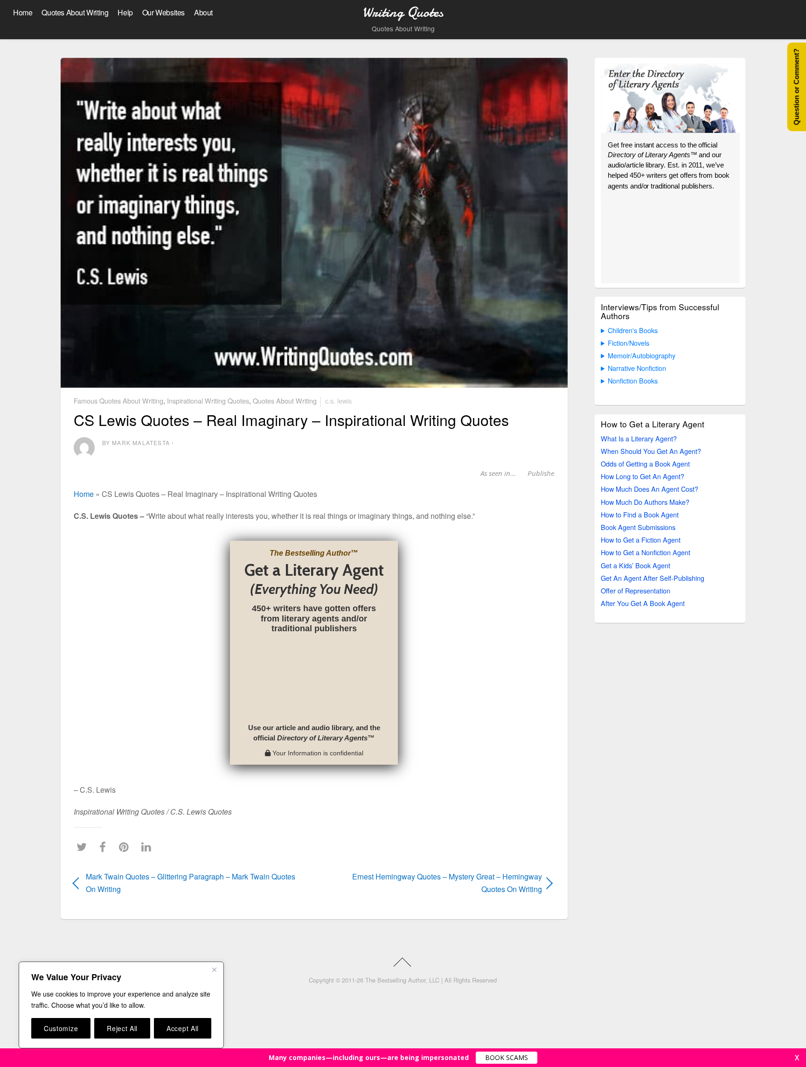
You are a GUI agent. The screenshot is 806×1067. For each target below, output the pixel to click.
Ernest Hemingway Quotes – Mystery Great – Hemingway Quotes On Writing (435, 882)
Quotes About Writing (75, 12)
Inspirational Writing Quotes (208, 400)
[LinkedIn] (148, 846)
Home (22, 12)
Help (125, 12)
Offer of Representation (635, 590)
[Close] (214, 969)
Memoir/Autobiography (641, 355)
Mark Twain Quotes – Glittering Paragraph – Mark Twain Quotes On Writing (190, 882)
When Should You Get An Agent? (651, 451)
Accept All (183, 1028)
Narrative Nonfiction (637, 368)
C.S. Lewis (338, 400)
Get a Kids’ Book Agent (635, 565)
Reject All (122, 1028)
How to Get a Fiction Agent (641, 539)
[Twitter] (83, 846)
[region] (121, 1005)
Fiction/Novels (628, 343)
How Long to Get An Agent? (642, 476)
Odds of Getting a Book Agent (645, 463)
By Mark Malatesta (136, 442)
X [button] (797, 1058)
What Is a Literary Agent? (639, 438)
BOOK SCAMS (506, 1057)
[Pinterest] (126, 846)
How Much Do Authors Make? (645, 502)
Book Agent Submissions (638, 527)
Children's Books (633, 330)
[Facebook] (105, 846)
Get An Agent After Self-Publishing (652, 578)
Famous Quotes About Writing (118, 400)
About (203, 12)
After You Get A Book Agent (643, 603)
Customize (61, 1028)
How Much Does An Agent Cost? (649, 489)
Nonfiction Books (633, 380)
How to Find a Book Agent (640, 514)
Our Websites (163, 12)
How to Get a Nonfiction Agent (645, 552)
